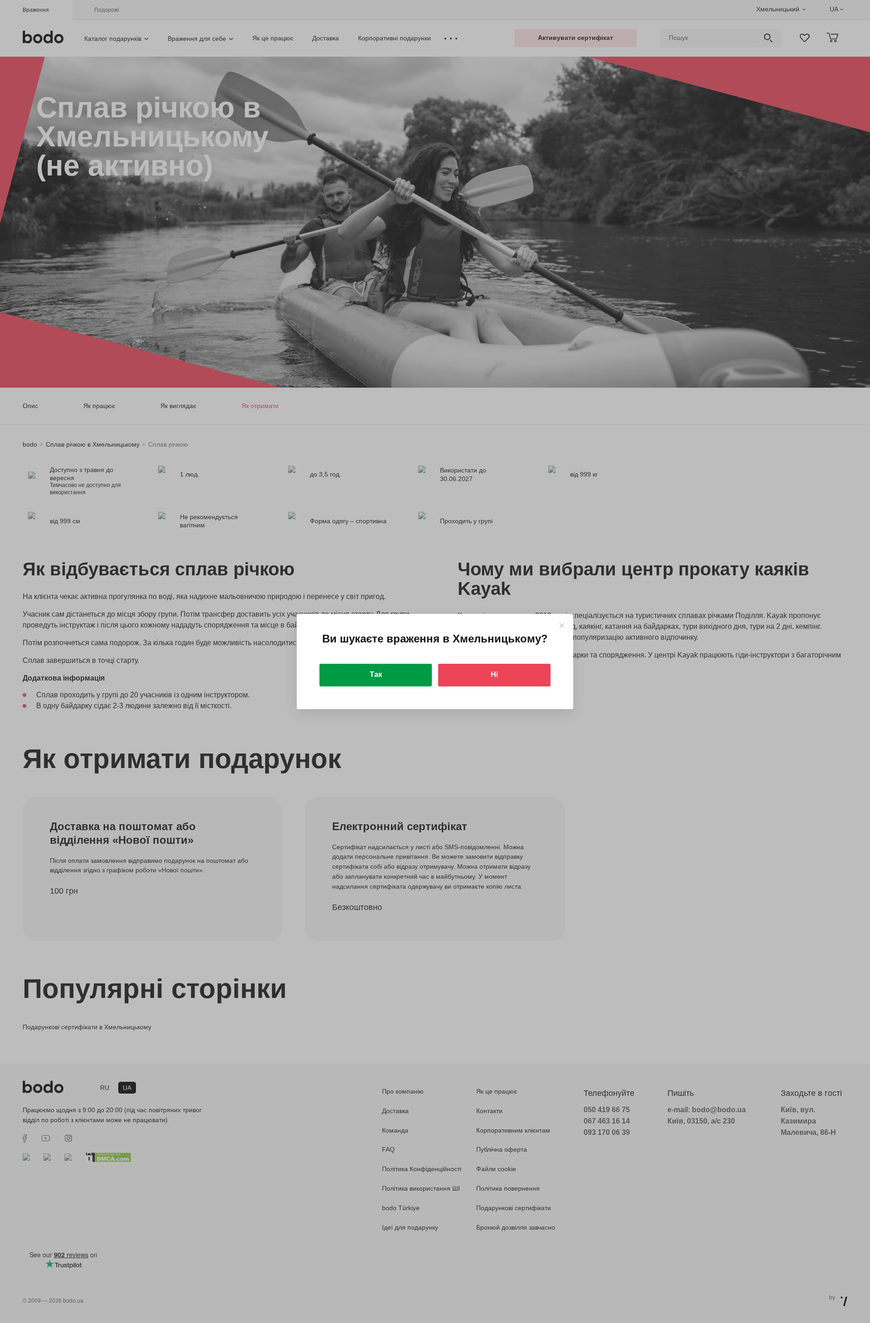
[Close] (561, 625)
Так (376, 674)
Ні (494, 674)
